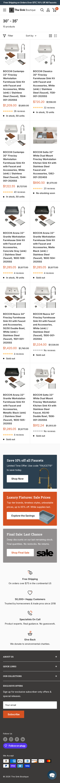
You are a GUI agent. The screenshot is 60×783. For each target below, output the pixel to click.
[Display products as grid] (50, 35)
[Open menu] (4, 10)
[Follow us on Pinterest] (17, 739)
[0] (54, 10)
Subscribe (14, 714)
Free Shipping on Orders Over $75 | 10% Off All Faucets (30, 2)
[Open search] (42, 10)
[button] (52, 775)
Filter (10, 35)
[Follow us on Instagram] (11, 739)
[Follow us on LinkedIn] (23, 739)
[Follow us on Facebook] (5, 739)
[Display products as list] (55, 35)
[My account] (48, 10)
